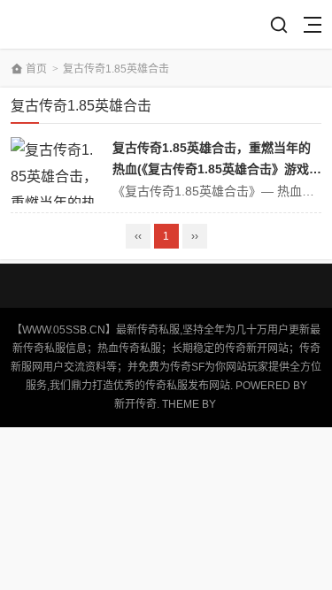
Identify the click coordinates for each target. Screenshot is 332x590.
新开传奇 (135, 404)
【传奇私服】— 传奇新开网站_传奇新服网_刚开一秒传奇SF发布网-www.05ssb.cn (74, 24)
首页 (36, 69)
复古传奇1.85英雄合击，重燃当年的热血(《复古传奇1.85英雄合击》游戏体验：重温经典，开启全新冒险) (216, 169)
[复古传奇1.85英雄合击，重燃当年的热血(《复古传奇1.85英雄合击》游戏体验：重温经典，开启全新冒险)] (55, 170)
